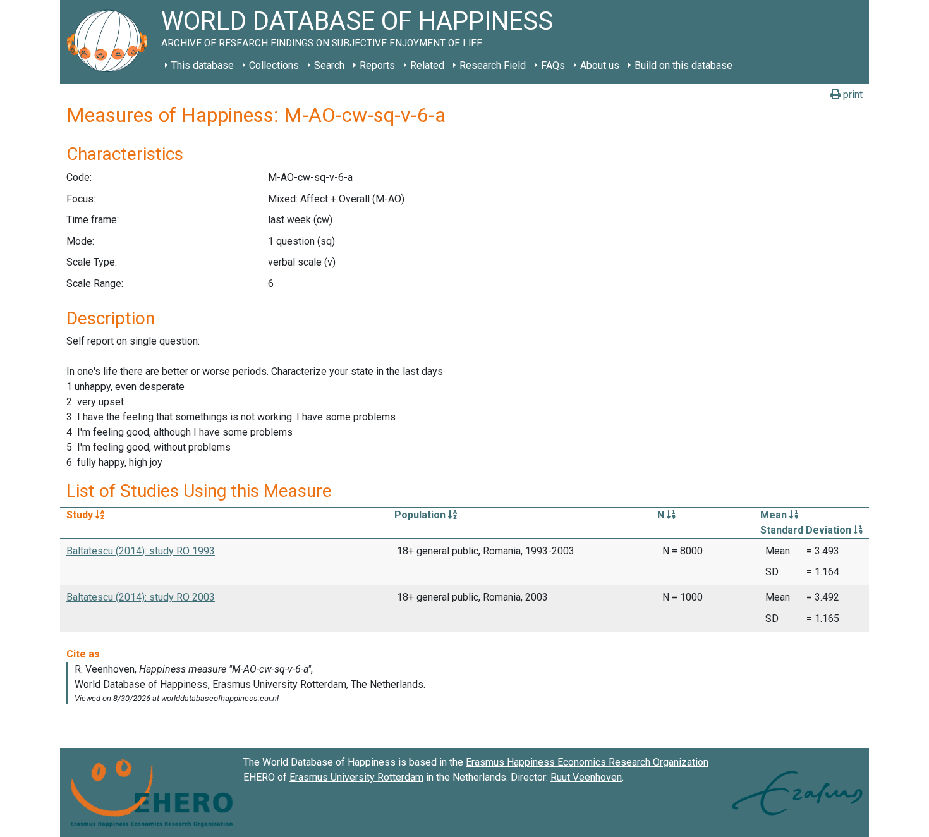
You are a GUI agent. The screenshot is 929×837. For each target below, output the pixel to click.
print (852, 95)
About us (599, 65)
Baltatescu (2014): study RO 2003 (140, 597)
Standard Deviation (807, 530)
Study (80, 515)
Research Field (492, 65)
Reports (377, 65)
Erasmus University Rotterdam (356, 777)
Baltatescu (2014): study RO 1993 (140, 551)
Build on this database (683, 65)
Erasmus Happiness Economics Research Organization (587, 762)
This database (202, 65)
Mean (774, 515)
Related (427, 65)
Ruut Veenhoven (586, 777)
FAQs (553, 65)
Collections (274, 65)
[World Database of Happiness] (110, 42)
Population (421, 515)
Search (329, 65)
